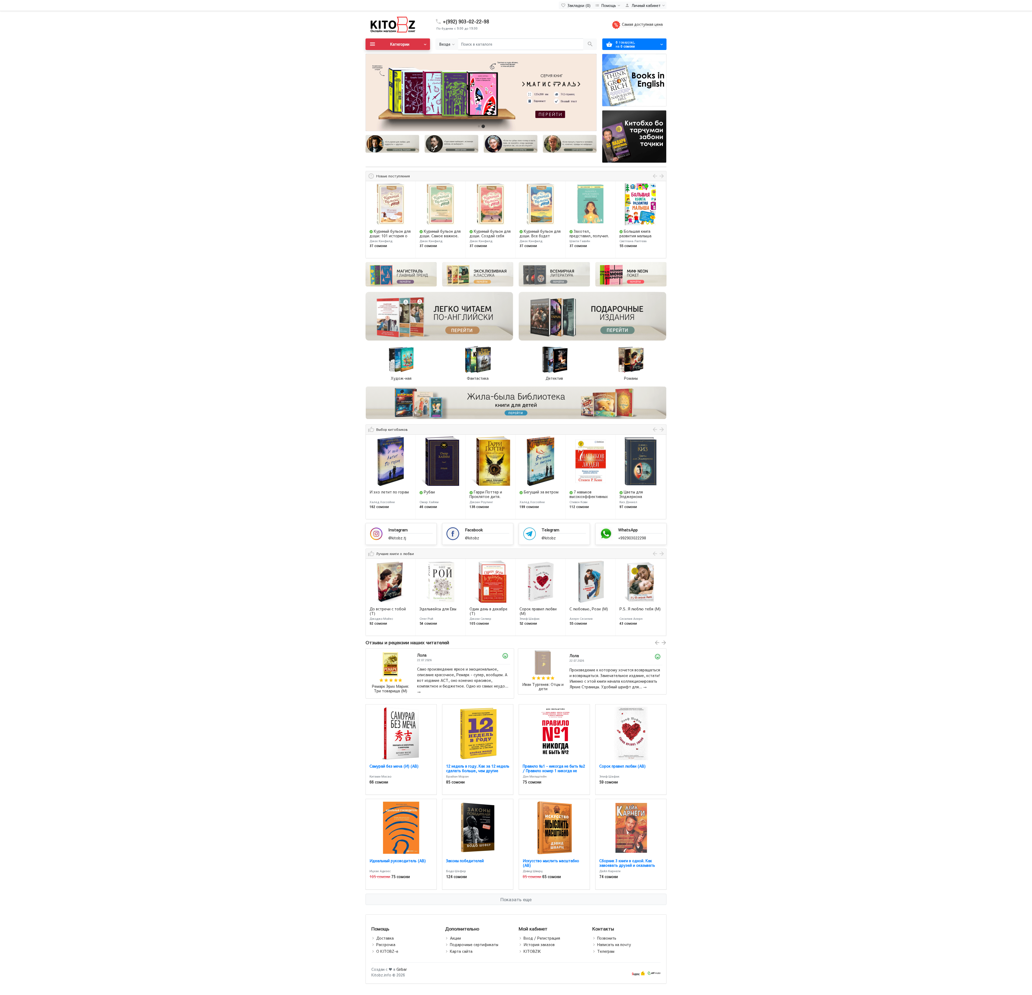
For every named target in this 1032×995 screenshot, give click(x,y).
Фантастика (478, 378)
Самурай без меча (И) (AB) (394, 766)
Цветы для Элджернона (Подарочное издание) (590, 496)
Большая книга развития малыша (585, 233)
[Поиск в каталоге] (590, 44)
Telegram (550, 529)
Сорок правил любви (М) (488, 611)
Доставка (385, 938)
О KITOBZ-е (387, 951)
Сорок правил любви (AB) (622, 766)
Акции (455, 938)
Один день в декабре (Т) (438, 611)
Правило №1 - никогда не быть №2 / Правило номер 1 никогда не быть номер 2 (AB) (554, 770)
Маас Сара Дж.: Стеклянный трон (543, 687)
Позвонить (606, 938)
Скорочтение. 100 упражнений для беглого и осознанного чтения (639, 237)
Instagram (398, 529)
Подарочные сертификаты (474, 944)
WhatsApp (628, 529)
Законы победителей (465, 860)
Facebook (474, 529)
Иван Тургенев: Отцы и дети (390, 687)
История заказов (539, 944)
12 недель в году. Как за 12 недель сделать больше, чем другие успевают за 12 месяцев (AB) (477, 770)
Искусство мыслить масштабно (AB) (551, 863)
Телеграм (605, 951)
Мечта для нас (637, 608)
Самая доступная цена (642, 24)
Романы (631, 378)
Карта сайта (461, 951)
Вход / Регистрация (542, 938)
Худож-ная (401, 378)
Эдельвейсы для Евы (388, 608)
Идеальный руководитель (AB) (398, 860)
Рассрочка (385, 944)
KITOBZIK (532, 951)
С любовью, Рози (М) (538, 608)
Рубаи (379, 492)
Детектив (554, 378)
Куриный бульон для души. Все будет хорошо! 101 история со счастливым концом (490, 237)
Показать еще (516, 899)
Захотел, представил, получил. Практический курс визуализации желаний (540, 237)
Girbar (401, 969)
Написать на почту (614, 944)
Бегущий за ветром (491, 492)
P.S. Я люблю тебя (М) (590, 608)
